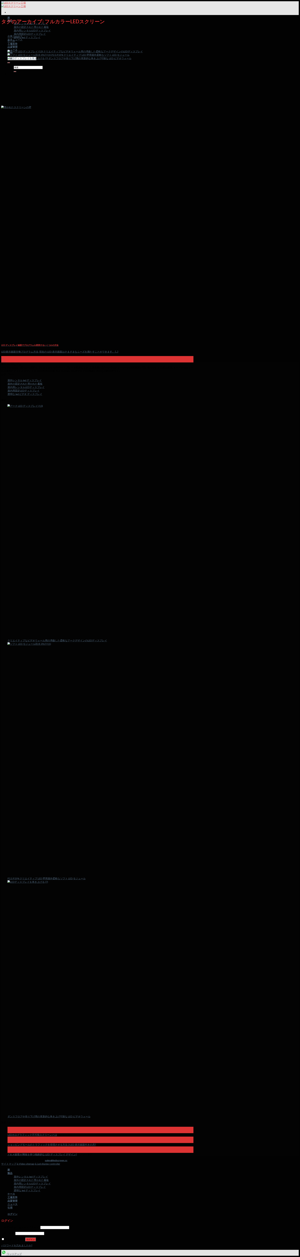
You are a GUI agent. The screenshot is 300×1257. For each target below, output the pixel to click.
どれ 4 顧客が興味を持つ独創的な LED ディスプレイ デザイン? (42, 1154)
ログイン (31, 1239)
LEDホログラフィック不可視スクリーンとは (32, 1134)
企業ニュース (15, 36)
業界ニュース (15, 39)
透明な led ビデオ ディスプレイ (25, 393)
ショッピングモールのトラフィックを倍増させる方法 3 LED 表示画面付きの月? (52, 1144)
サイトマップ (8, 1163)
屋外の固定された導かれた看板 (31, 26)
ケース (11, 1193)
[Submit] (9, 62)
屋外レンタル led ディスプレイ (25, 380)
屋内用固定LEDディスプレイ (30, 33)
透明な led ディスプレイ (27, 37)
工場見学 (13, 43)
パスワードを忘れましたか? (16, 1245)
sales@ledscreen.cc (56, 1160)
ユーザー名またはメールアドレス (20, 1227)
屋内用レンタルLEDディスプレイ (32, 30)
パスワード (8, 1233)
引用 (10, 1207)
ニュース (13, 49)
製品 (10, 1173)
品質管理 (13, 46)
